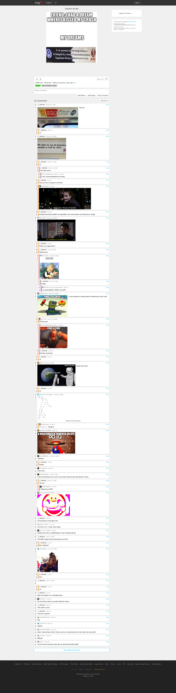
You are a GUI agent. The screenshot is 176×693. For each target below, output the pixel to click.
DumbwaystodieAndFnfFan (47, 492)
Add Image (91, 95)
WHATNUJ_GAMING (45, 430)
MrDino (42, 363)
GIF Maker (26, 664)
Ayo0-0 (41, 641)
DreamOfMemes (44, 456)
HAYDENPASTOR (45, 617)
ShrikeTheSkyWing (45, 629)
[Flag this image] (106, 79)
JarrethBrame (43, 549)
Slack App (130, 664)
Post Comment (103, 95)
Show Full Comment (73, 421)
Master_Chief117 (44, 524)
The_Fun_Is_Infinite (45, 530)
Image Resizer (99, 664)
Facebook (74, 669)
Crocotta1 (42, 635)
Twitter (81, 669)
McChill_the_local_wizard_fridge (53, 287)
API (124, 664)
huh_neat (43, 319)
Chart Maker (74, 664)
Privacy (113, 664)
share (99, 79)
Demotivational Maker (86, 664)
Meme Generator (131, 21)
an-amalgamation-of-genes (50, 174)
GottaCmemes (43, 293)
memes (38, 85)
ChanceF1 (42, 599)
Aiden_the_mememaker (46, 394)
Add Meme (81, 95)
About (107, 664)
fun (75, 82)
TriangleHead (43, 468)
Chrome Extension (99, 669)
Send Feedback (156, 664)
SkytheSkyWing (44, 474)
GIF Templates (64, 664)
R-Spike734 (43, 623)
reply (107, 104)
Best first (104, 101)
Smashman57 (45, 186)
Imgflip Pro (18, 664)
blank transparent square (49, 85)
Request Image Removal (142, 664)
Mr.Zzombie (43, 218)
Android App (88, 669)
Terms (119, 664)
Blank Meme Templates (51, 664)
